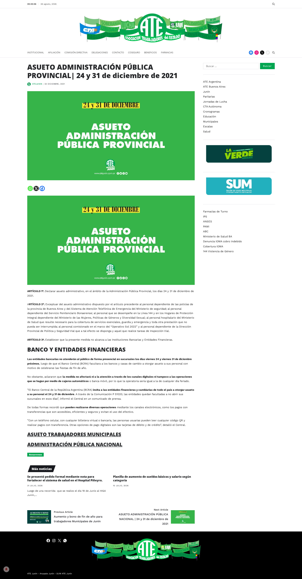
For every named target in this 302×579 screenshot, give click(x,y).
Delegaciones (100, 52)
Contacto (118, 52)
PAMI (206, 226)
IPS (205, 216)
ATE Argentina (212, 81)
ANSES (207, 221)
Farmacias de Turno (215, 211)
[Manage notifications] (6, 569)
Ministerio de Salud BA (217, 236)
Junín (206, 91)
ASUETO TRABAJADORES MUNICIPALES (74, 434)
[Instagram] (256, 52)
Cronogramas (211, 111)
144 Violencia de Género (218, 251)
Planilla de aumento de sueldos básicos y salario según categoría (152, 478)
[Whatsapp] (30, 188)
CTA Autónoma (212, 106)
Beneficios (150, 52)
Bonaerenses (35, 454)
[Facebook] (251, 52)
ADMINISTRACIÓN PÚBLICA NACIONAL (74, 444)
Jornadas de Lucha (215, 101)
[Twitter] (262, 52)
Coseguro (134, 52)
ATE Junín (32, 573)
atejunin (37, 84)
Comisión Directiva (75, 52)
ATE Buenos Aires (214, 86)
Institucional (35, 52)
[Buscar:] (230, 67)
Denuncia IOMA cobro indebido (222, 241)
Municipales (210, 121)
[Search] (273, 4)
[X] (36, 188)
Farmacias (167, 52)
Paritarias (209, 96)
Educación (209, 116)
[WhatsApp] (268, 52)
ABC (205, 231)
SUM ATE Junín (64, 573)
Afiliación (54, 52)
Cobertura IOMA (213, 246)
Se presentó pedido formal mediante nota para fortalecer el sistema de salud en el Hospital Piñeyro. (65, 478)
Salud (206, 131)
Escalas (208, 126)
